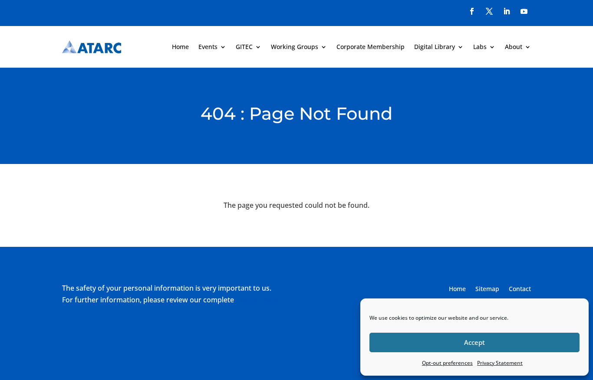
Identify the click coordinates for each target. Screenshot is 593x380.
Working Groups (294, 47)
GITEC (244, 47)
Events (207, 47)
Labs (480, 47)
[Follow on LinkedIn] (507, 11)
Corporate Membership (370, 47)
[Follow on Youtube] (524, 11)
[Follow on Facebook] (472, 11)
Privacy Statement (500, 363)
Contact (520, 289)
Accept (474, 342)
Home (180, 47)
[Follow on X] (489, 11)
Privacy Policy (258, 300)
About (513, 47)
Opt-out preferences (447, 363)
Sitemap (487, 289)
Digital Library (434, 47)
